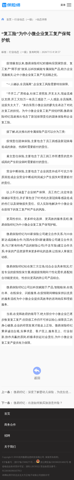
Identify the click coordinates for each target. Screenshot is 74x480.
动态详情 (42, 19)
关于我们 (10, 446)
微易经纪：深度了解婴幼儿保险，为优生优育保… (37, 392)
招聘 (7, 435)
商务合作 (10, 424)
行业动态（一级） (24, 19)
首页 (9, 19)
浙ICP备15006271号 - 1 (25, 462)
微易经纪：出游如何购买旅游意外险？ (32, 402)
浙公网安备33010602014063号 (54, 462)
